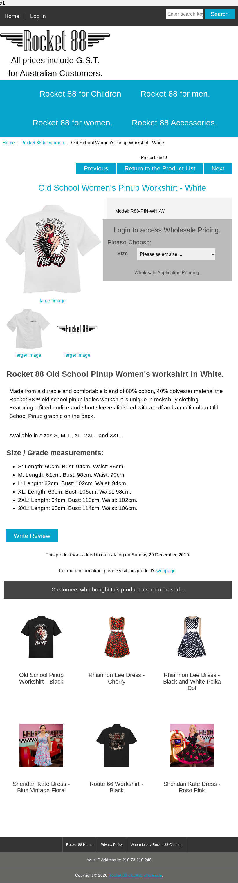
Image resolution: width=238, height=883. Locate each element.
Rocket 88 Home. (79, 845)
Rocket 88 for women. (43, 142)
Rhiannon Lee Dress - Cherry (117, 678)
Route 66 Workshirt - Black (116, 787)
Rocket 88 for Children (80, 93)
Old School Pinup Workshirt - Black (41, 678)
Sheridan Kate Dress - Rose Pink (192, 787)
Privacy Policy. (112, 845)
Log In (38, 16)
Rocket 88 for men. (175, 93)
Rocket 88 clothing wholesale (135, 875)
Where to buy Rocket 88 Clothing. (157, 845)
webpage (166, 570)
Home (11, 16)
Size (122, 253)
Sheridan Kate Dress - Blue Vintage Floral (41, 787)
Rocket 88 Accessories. (174, 122)
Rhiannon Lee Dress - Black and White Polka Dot (192, 681)
